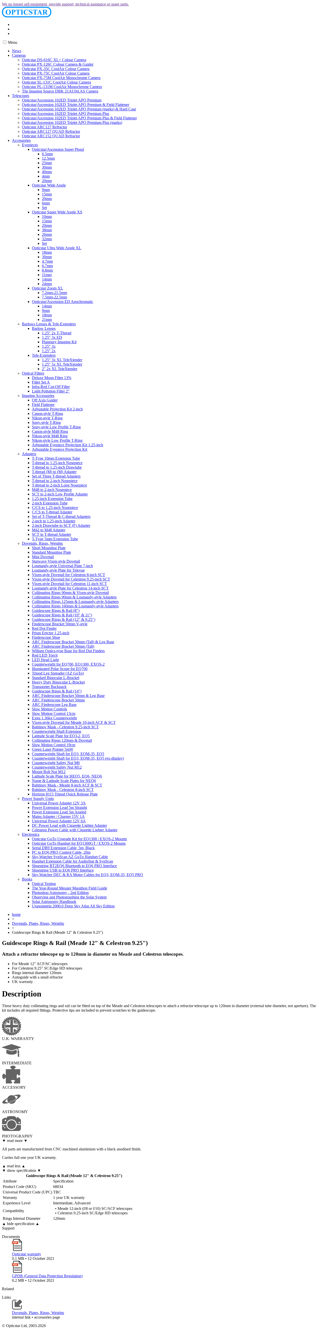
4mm (46, 176)
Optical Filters (33, 373)
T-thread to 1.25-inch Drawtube (57, 467)
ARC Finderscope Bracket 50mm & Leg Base (68, 695)
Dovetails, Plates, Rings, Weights (38, 923)
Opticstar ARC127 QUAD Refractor (51, 131)
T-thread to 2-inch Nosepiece (55, 481)
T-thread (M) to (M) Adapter (54, 472)
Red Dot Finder (44, 628)
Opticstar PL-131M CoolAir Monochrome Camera (62, 87)
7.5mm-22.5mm (54, 297)
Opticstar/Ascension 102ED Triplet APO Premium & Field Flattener (75, 104)
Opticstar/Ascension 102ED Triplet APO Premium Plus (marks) (72, 122)
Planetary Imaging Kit (59, 342)
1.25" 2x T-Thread (56, 333)
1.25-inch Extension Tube (52, 498)
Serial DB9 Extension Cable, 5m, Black (63, 848)
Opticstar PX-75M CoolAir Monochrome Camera (61, 78)
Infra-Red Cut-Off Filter (51, 387)
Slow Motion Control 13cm (53, 713)
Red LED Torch (45, 655)
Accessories (21, 140)
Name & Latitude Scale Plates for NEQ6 (64, 781)
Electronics (30, 834)
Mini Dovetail (43, 557)
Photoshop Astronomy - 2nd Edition (60, 892)
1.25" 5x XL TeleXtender (62, 364)
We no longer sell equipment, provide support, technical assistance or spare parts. (65, 4)
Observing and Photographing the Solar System (69, 897)
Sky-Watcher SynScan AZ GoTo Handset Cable (70, 857)
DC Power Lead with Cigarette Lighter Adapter (69, 825)
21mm (47, 319)
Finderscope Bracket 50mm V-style (59, 624)
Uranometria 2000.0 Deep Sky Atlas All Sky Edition (73, 906)
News (16, 51)
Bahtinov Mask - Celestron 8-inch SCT (63, 790)
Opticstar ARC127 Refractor (44, 127)
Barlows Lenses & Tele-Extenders (49, 324)
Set (44, 207)
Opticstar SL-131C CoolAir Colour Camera (56, 82)
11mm (47, 275)
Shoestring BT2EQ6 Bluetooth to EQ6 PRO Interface (74, 866)
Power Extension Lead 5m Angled (59, 812)
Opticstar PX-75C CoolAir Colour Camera (55, 73)
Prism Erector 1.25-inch (50, 633)
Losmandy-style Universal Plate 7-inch (62, 566)
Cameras (19, 55)
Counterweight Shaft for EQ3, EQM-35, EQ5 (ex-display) (78, 758)
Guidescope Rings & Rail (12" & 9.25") (63, 619)
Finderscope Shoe (46, 637)
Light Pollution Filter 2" (51, 391)
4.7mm (47, 261)
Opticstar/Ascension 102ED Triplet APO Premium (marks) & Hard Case (79, 109)
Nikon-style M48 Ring (50, 436)
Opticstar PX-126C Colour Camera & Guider (57, 64)
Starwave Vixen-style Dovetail (56, 561)
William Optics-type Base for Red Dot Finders (68, 651)
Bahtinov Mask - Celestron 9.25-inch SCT (65, 727)
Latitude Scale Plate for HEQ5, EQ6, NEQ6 (67, 776)
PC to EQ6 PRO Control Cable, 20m (61, 852)
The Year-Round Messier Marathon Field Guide (69, 888)
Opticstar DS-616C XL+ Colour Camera (54, 60)
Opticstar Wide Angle (49, 185)
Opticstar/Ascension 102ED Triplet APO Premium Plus (65, 113)
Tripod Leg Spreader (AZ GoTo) (58, 673)
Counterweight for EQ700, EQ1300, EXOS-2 (68, 664)
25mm (47, 163)
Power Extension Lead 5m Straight (59, 807)
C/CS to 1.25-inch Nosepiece (55, 507)
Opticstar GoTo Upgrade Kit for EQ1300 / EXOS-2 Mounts (79, 839)
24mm (47, 284)
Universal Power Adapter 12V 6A (59, 821)
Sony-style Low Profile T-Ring (56, 427)
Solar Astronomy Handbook (54, 901)
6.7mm (47, 266)
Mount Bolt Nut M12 (49, 772)
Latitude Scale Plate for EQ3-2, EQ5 (61, 736)
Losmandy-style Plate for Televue (58, 570)
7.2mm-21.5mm (54, 293)
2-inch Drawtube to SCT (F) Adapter (61, 525)
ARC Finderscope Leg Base (54, 704)
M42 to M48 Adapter (48, 530)
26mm (47, 234)
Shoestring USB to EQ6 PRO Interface (63, 870)
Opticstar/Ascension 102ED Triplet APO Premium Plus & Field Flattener (79, 118)
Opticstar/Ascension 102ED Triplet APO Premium (61, 100)
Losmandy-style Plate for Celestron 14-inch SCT (70, 588)
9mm (46, 190)
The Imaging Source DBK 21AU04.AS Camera (60, 91)
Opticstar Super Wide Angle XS (57, 212)
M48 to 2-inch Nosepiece (52, 490)
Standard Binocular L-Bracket (55, 678)
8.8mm (47, 270)
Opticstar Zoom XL (47, 288)
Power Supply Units (38, 798)
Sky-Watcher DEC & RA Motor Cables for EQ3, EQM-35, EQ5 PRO (87, 875)
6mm (46, 203)
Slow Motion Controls (49, 709)
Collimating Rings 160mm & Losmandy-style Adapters (75, 606)
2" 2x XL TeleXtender (59, 369)
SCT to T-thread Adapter (51, 534)
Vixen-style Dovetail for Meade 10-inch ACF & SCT (74, 722)
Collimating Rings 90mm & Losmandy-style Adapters (74, 597)
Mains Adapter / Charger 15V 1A (58, 816)
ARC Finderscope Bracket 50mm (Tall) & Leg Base (73, 642)
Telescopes (20, 96)
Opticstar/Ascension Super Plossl (58, 149)
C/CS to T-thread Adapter (52, 512)
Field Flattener (43, 404)
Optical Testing (44, 884)
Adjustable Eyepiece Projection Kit (59, 449)
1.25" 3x (49, 346)
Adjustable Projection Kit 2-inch (57, 409)
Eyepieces (30, 145)
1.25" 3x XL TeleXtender (62, 360)
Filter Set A (41, 382)
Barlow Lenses (44, 328)
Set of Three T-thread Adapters (56, 476)
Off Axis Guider (45, 400)
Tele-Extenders (44, 355)
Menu (12, 42)
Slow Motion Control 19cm (53, 745)
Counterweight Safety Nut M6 (56, 763)
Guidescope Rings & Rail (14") (56, 691)
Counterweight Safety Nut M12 (57, 767)
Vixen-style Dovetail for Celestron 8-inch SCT (68, 575)
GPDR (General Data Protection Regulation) (47, 1276)
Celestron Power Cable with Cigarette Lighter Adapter (74, 830)
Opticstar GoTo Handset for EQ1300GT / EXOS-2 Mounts (79, 843)
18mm (47, 252)
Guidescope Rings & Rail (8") (56, 610)
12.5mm (48, 158)
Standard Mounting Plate (51, 552)
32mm (47, 239)
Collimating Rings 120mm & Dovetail (62, 740)
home (16, 914)
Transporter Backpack (49, 687)
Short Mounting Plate (49, 548)
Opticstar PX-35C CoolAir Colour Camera (55, 69)
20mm (47, 181)
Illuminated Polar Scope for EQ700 (59, 669)
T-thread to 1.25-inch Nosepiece (57, 463)
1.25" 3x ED (52, 337)
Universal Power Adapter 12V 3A (59, 803)
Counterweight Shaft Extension (56, 731)
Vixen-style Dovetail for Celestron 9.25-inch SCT (71, 579)
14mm (47, 279)
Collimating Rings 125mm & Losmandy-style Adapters (75, 601)
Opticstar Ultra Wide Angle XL (56, 248)
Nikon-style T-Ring (47, 418)
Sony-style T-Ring (46, 422)
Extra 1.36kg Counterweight (54, 718)
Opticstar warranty (26, 1254)
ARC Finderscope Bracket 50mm (58, 700)
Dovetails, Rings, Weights (42, 543)
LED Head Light (45, 660)
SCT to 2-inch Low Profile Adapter (60, 494)
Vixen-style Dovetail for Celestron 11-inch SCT (69, 584)
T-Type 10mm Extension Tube (56, 458)
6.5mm (47, 154)
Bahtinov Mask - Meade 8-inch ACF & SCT (67, 785)
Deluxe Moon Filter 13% (51, 378)
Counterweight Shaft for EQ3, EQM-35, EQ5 (68, 754)
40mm (47, 172)
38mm (47, 230)
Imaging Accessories (38, 396)
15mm (47, 194)
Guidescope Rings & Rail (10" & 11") (62, 615)
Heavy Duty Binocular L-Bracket (58, 682)
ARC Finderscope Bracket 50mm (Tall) (63, 646)
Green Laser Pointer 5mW (52, 749)
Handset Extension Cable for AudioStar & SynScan (72, 861)
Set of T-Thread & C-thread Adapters (61, 516)
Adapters (29, 454)
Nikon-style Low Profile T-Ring (57, 440)
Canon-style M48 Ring (50, 431)
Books (27, 879)
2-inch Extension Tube (50, 503)
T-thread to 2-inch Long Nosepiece (59, 485)
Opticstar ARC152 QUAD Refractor (51, 136)
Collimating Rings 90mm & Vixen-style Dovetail (70, 593)
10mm (47, 216)
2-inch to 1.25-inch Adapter (53, 521)
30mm (47, 167)
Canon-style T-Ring (47, 413)
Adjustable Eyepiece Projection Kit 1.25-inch (67, 445)
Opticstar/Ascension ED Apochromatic (62, 301)
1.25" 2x (49, 351)
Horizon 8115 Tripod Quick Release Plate (65, 794)
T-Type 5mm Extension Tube (55, 539)
